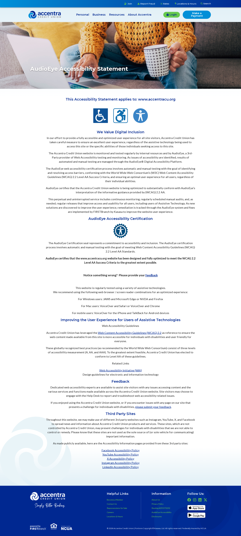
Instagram (194, 500)
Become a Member (115, 500)
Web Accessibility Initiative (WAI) (120, 370)
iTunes (196, 508)
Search (207, 3)
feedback (151, 275)
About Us (156, 500)
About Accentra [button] (139, 14)
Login (173, 14)
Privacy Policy (157, 504)
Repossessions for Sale (117, 508)
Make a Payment (197, 15)
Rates (166, 3)
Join (130, 3)
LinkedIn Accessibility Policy (120, 467)
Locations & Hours (186, 3)
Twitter (205, 500)
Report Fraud (147, 3)
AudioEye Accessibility (161, 512)
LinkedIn (200, 500)
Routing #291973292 (161, 508)
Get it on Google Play (196, 515)
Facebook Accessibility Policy (120, 450)
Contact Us (112, 504)
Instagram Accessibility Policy (120, 462)
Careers (110, 512)
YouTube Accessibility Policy (120, 454)
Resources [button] (117, 14)
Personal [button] (82, 14)
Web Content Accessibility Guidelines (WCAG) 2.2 (130, 332)
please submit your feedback (153, 406)
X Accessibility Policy (120, 458)
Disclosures (157, 516)
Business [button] (99, 14)
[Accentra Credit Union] (44, 14)
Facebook (189, 500)
